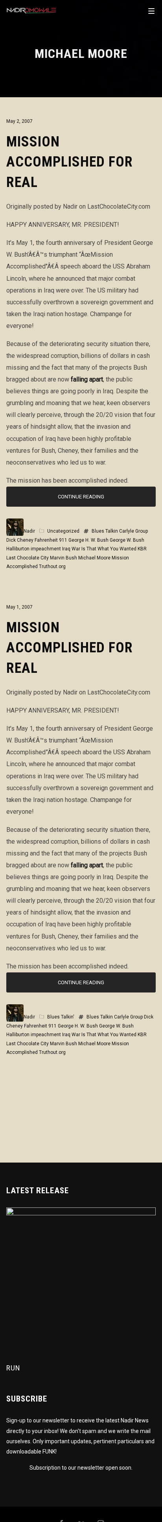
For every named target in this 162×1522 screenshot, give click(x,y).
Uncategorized (63, 531)
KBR (142, 549)
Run (13, 1367)
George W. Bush (127, 540)
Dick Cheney (19, 540)
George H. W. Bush (88, 540)
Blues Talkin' (60, 1017)
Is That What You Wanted (108, 549)
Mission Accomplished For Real (69, 162)
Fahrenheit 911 (51, 540)
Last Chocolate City (27, 558)
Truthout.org (52, 566)
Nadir (29, 531)
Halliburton (17, 549)
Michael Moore (94, 558)
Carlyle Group (133, 531)
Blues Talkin (105, 531)
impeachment (46, 549)
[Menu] (151, 10)
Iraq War (71, 549)
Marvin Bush (63, 558)
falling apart (87, 379)
